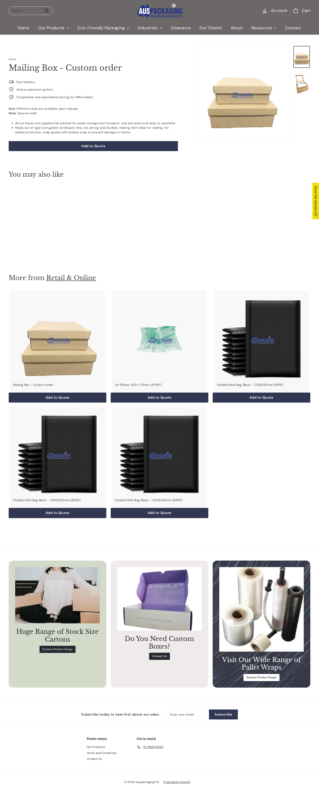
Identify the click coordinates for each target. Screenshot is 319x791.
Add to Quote (32, 252)
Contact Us (159, 656)
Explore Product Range (57, 649)
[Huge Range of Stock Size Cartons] (57, 595)
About (237, 28)
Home (23, 28)
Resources (262, 28)
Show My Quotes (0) (316, 201)
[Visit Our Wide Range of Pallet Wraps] (261, 609)
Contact (293, 28)
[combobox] (31, 11)
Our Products (52, 28)
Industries (148, 28)
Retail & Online (71, 278)
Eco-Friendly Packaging (102, 28)
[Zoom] (241, 94)
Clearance (181, 28)
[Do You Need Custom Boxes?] (159, 599)
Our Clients (210, 28)
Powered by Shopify (176, 782)
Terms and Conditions (102, 753)
